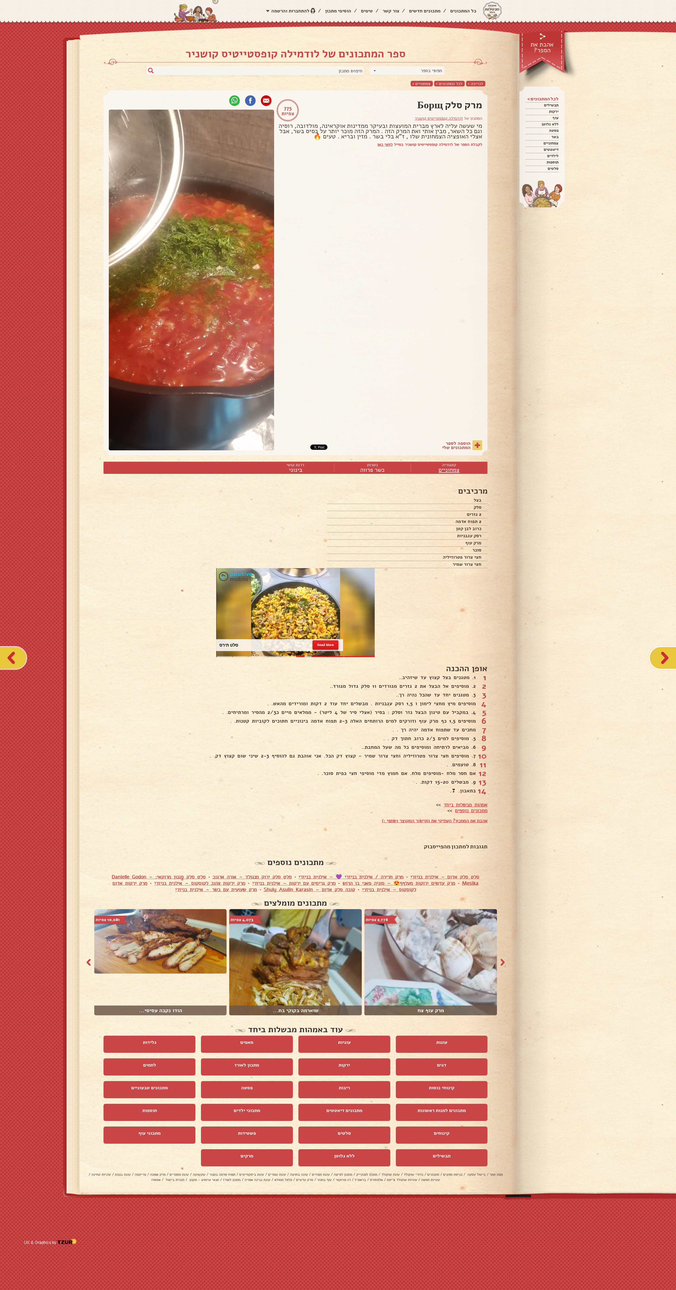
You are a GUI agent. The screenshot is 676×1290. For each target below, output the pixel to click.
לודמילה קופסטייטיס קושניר (439, 118)
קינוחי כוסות (441, 1088)
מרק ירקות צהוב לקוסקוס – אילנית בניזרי (199, 883)
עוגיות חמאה (430, 1179)
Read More (326, 645)
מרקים (247, 1156)
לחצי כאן (385, 144)
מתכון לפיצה (343, 1174)
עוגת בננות (123, 1174)
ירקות (553, 111)
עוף (555, 117)
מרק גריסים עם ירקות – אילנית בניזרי (294, 883)
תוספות (552, 162)
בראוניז (360, 1179)
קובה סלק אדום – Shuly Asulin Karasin (309, 889)
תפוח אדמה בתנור (222, 1174)
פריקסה (140, 1174)
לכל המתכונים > (449, 83)
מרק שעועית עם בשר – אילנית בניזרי (216, 889)
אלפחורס (376, 1179)
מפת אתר (496, 1174)
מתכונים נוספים (471, 810)
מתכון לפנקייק (366, 1174)
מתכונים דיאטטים (344, 1110)
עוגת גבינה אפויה (257, 1179)
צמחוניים (550, 143)
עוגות (441, 1042)
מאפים (246, 1042)
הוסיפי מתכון (338, 11)
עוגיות (344, 1042)
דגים (441, 1065)
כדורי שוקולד (413, 1174)
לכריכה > (475, 83)
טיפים (367, 11)
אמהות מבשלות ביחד (465, 804)
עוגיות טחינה (101, 1174)
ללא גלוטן (550, 124)
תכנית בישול (174, 1179)
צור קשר (391, 11)
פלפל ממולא (283, 1179)
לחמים (149, 1065)
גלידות (149, 1042)
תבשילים (551, 105)
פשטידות (247, 1133)
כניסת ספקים (452, 1174)
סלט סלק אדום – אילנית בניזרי (444, 876)
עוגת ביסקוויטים (251, 1174)
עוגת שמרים (277, 1174)
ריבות (344, 1088)
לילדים (552, 155)
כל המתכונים (463, 11)
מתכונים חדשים (424, 11)
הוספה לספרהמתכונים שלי (456, 445)
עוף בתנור (324, 1179)
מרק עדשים (304, 1179)
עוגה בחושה (299, 1174)
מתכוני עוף (149, 1133)
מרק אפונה (158, 1174)
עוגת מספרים (179, 1174)
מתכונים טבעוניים (149, 1088)
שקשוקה (199, 1174)
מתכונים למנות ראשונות (441, 1110)
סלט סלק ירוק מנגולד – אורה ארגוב (252, 876)
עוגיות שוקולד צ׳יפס (402, 1179)
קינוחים (441, 1133)
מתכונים (433, 1174)
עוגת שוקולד (390, 1174)
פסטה (553, 130)
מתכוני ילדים (247, 1110)
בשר (554, 136)
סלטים (553, 168)
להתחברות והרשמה (290, 11)
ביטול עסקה (476, 1174)
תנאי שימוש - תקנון (203, 1179)
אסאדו (156, 1179)
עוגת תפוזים (321, 1174)
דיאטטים (551, 149)
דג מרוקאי (343, 1179)
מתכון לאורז (246, 1065)
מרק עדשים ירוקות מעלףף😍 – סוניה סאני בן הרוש (398, 883)
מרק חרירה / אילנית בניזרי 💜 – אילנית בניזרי (351, 876)
